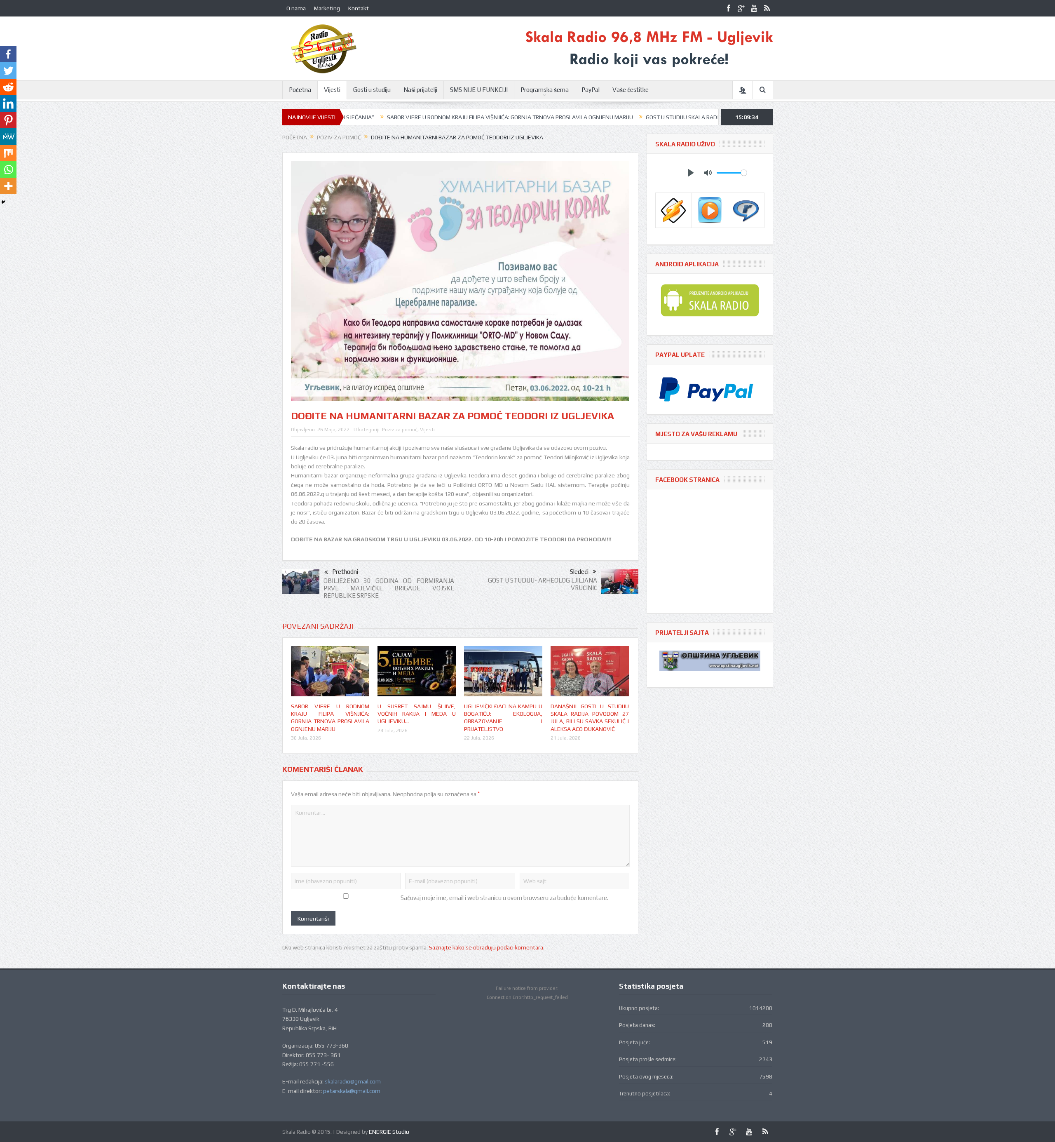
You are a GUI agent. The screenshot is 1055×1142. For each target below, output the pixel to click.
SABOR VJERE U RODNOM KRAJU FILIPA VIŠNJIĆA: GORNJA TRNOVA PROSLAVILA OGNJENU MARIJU (447, 117)
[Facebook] (8, 54)
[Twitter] (8, 70)
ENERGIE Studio (389, 1131)
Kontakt (358, 8)
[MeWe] (8, 136)
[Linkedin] (8, 103)
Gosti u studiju (372, 89)
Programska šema (544, 89)
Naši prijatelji (420, 89)
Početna (300, 89)
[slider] (732, 173)
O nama (296, 8)
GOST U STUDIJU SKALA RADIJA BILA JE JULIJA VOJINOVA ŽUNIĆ (662, 117)
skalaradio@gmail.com (353, 1081)
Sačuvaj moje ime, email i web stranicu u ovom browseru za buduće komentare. (504, 897)
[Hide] (3, 202)
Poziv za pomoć (399, 429)
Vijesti (332, 89)
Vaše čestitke (630, 89)
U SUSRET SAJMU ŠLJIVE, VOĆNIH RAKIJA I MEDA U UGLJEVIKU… (416, 713)
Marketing (327, 8)
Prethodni (345, 571)
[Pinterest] (8, 120)
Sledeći (579, 571)
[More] (8, 186)
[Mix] (8, 153)
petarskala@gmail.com (351, 1091)
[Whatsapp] (8, 169)
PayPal (590, 89)
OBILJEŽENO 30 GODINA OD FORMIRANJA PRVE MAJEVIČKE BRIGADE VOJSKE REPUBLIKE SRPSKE (389, 588)
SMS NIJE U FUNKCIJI (479, 89)
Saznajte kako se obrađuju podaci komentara (486, 947)
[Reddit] (8, 87)
